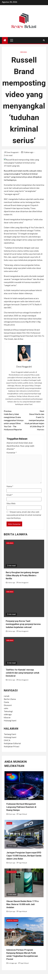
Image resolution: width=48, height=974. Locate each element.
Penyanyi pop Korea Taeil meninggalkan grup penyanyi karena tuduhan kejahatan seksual (23, 624)
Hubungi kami (10, 720)
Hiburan (23, 52)
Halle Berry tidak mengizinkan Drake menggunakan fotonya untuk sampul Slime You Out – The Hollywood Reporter (13, 420)
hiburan (7, 717)
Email (10, 495)
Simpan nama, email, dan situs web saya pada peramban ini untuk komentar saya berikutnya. (24, 515)
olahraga (8, 714)
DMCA (7, 740)
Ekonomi (8, 705)
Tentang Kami (10, 734)
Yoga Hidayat (22, 814)
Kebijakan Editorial (12, 743)
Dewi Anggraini (12, 152)
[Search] (43, 40)
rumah (6, 696)
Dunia (6, 702)
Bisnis (9, 823)
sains (6, 708)
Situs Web (11, 503)
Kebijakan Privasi (11, 746)
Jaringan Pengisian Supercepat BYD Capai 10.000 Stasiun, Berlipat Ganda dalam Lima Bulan (23, 855)
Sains (9, 775)
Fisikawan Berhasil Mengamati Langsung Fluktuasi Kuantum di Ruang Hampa (21, 807)
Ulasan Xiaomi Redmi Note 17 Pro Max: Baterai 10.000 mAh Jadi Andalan (22, 904)
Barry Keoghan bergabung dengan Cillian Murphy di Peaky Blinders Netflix (22, 575)
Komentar (12, 452)
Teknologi (8, 711)
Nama (10, 486)
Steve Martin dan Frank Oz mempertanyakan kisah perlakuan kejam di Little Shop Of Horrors (34, 420)
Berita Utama (10, 699)
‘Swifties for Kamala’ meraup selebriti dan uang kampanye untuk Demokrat (22, 673)
